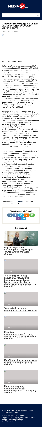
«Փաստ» (20, 201)
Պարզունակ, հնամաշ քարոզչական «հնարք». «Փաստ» (20, 309)
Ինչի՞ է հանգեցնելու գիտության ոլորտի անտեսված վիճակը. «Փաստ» (20, 362)
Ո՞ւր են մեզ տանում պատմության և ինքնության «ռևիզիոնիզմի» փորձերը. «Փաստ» (18, 250)
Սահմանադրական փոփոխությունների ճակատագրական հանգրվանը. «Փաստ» (20, 389)
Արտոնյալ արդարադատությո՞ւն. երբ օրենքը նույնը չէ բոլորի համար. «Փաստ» (20, 335)
